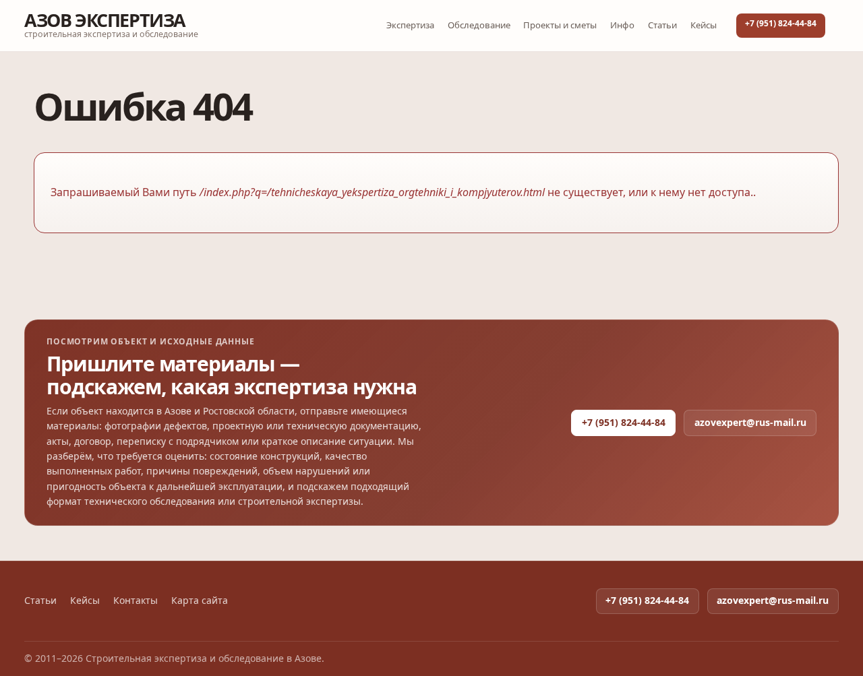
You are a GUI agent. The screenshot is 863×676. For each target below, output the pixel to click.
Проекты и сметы (560, 25)
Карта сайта (199, 600)
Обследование (479, 25)
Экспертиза (410, 25)
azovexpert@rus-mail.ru (750, 422)
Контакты (135, 600)
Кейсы (703, 25)
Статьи (662, 25)
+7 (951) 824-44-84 (780, 23)
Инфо (622, 25)
